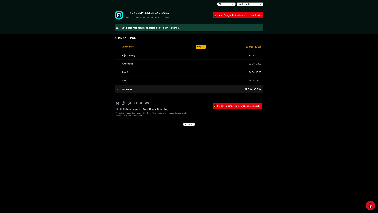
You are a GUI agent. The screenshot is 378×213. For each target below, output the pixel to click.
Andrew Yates (133, 109)
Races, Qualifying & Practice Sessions (148, 17)
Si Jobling (162, 109)
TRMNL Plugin (137, 115)
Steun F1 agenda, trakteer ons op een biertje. (239, 15)
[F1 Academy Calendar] (119, 15)
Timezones (126, 115)
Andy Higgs (149, 109)
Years (118, 115)
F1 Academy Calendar (147, 13)
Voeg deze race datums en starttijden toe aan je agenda (150, 27)
